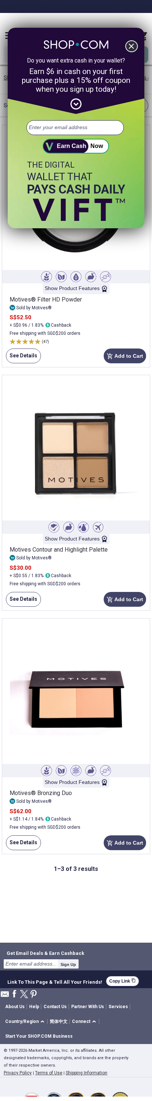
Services (118, 1006)
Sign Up (68, 964)
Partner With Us (87, 1006)
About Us (15, 1006)
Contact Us (55, 1006)
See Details (21, 358)
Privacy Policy (18, 1072)
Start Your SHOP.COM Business (39, 1036)
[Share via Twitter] (24, 994)
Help (34, 1006)
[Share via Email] (5, 996)
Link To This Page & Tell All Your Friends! (54, 981)
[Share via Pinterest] (34, 994)
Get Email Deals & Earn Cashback (45, 953)
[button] (26, 1021)
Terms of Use (48, 1072)
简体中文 (59, 1021)
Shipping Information (86, 1072)
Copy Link (122, 981)
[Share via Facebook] (14, 994)
